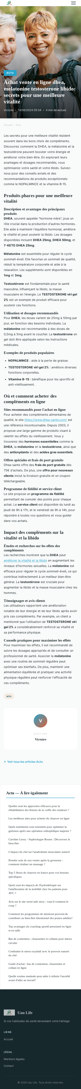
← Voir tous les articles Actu (23, 761)
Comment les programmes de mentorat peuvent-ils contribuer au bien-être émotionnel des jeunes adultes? (40, 915)
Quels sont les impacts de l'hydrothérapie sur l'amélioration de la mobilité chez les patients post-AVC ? (38, 889)
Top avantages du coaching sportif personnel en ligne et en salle (39, 928)
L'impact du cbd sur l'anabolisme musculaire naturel (39, 851)
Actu (10, 72)
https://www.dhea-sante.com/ (45, 420)
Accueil (8, 124)
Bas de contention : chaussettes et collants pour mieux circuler (40, 940)
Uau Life (25, 1012)
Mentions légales (14, 1059)
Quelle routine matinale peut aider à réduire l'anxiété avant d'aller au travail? (39, 978)
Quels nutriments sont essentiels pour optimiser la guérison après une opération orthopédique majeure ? (39, 828)
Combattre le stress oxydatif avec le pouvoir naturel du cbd (38, 953)
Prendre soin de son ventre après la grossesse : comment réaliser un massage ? (35, 862)
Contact (9, 1065)
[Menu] (73, 3)
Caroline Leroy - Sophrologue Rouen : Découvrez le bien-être (39, 841)
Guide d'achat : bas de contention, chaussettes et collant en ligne (36, 965)
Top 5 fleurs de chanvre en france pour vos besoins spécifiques (38, 874)
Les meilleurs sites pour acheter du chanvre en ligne (39, 818)
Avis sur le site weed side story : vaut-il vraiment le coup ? (38, 903)
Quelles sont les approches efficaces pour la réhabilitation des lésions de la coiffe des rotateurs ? (38, 808)
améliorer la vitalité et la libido (25, 560)
